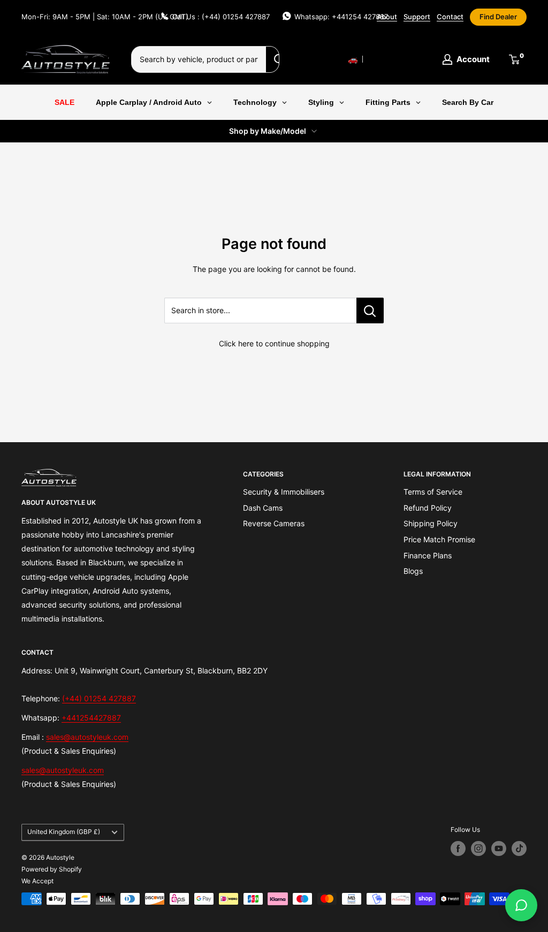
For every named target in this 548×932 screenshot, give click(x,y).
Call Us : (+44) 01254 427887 (221, 16)
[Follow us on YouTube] (498, 848)
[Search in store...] (370, 310)
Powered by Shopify (51, 869)
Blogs (413, 570)
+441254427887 (91, 717)
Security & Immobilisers (283, 491)
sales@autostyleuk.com (87, 736)
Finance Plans (428, 555)
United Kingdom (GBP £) (63, 832)
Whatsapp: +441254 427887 (341, 16)
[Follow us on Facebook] (458, 848)
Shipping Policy (431, 523)
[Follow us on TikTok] (519, 848)
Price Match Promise (439, 539)
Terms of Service (433, 491)
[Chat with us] (521, 905)
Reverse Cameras (274, 523)
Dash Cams (263, 507)
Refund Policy (428, 507)
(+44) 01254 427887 (99, 698)
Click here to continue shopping (274, 343)
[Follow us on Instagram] (478, 848)
